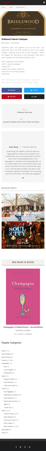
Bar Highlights (8, 392)
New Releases (9, 382)
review (30, 82)
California (36, 80)
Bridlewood (11, 80)
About (4, 351)
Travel (4, 389)
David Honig (6, 43)
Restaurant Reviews (10, 401)
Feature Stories (9, 414)
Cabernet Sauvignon (24, 80)
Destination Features (11, 395)
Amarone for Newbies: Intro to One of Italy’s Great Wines (21, 120)
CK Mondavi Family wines (24, 111)
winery (4, 433)
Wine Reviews (15, 43)
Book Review (6, 357)
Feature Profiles (9, 379)
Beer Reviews (6, 354)
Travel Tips (7, 407)
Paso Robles (17, 82)
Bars (5, 367)
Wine (36, 82)
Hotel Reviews (9, 398)
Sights (6, 404)
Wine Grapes (8, 423)
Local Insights (8, 370)
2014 (3, 80)
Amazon (29, 334)
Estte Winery (6, 82)
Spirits (4, 376)
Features (5, 360)
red (24, 82)
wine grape (5, 429)
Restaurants (8, 373)
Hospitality (5, 363)
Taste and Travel (9, 385)
